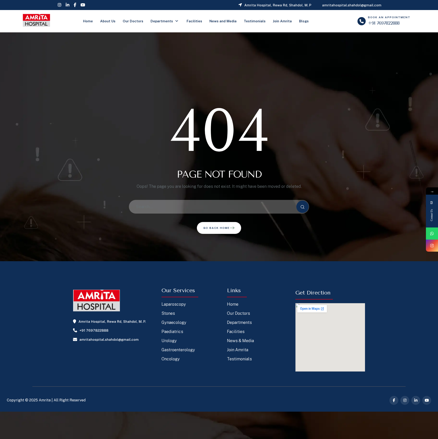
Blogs (304, 21)
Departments (162, 21)
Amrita (45, 400)
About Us (107, 21)
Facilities (194, 21)
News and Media (223, 21)
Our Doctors (133, 21)
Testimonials (255, 21)
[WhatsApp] (432, 233)
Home (88, 21)
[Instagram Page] (432, 246)
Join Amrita (282, 21)
